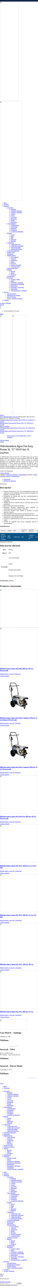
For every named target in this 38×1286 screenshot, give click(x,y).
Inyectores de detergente (17, 284)
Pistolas (13, 220)
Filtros (12, 281)
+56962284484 (13, 1062)
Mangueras (14, 219)
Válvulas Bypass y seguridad (19, 290)
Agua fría (13, 258)
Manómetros (14, 286)
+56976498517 (31, 1044)
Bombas (9, 233)
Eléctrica (8, 476)
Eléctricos (13, 274)
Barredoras (14, 228)
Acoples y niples (15, 279)
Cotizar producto (4, 473)
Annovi (13, 235)
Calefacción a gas (15, 244)
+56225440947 (13, 1044)
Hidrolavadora (15, 476)
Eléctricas (13, 263)
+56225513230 (23, 1044)
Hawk (12, 236)
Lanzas (13, 215)
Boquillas (13, 209)
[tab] (21, 479)
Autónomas (14, 260)
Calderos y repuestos (16, 212)
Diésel (12, 273)
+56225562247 (4, 1044)
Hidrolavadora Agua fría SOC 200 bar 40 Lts (16, 964)
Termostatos (14, 289)
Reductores (14, 222)
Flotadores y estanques (17, 282)
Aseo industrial (11, 223)
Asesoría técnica (11, 294)
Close (1, 1083)
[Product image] (19, 665)
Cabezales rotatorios (16, 211)
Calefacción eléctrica (16, 249)
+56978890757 (4, 1045)
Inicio (2, 416)
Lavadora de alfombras (17, 231)
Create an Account (5, 1281)
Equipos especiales (16, 265)
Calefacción (10, 243)
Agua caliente (14, 257)
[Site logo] (9, 100)
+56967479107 (13, 1077)
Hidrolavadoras (11, 255)
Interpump (13, 239)
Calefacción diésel (16, 247)
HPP (12, 238)
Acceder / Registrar (9, 1271)
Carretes (13, 214)
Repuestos (10, 278)
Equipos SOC (11, 252)
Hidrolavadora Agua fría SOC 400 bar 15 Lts (16, 1012)
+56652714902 (4, 1077)
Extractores (10, 254)
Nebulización (10, 276)
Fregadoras (14, 230)
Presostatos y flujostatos (17, 287)
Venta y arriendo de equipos (15, 298)
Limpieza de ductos (12, 268)
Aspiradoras (14, 227)
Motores (9, 270)
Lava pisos (14, 217)
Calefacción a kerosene (17, 246)
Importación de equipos (13, 295)
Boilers (13, 262)
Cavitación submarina (13, 250)
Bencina (13, 271)
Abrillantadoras (15, 225)
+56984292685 (4, 1062)
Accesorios (10, 207)
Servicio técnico (11, 297)
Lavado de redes (15, 266)
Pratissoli (13, 241)
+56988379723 (23, 1077)
